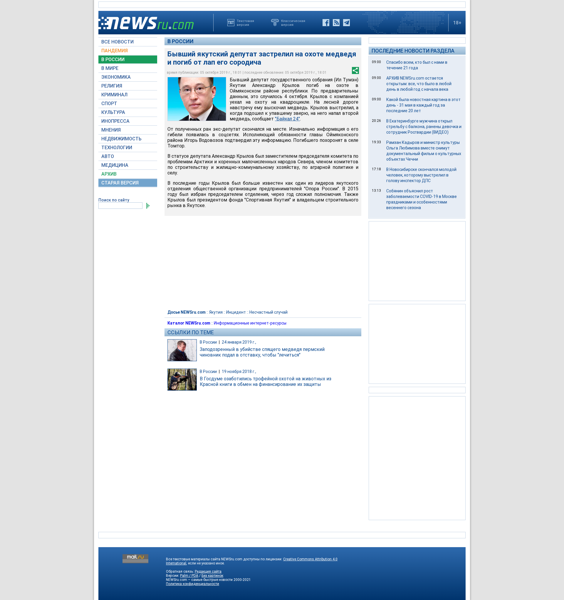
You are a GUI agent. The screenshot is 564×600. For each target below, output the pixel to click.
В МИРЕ (109, 68)
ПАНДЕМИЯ (114, 50)
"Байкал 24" (287, 119)
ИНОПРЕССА (115, 121)
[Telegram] (346, 22)
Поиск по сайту (113, 200)
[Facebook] (326, 22)
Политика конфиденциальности (192, 584)
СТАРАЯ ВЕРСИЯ (120, 183)
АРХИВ (109, 174)
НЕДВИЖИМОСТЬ (121, 139)
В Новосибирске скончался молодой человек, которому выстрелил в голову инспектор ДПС (421, 175)
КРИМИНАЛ (114, 95)
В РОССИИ (113, 59)
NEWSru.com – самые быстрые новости (199, 580)
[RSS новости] (336, 22)
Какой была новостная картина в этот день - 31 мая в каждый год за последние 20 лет (423, 105)
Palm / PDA (189, 576)
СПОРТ (109, 103)
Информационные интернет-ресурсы (250, 323)
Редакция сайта (208, 571)
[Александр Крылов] (196, 99)
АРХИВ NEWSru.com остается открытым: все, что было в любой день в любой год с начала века (418, 84)
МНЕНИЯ (111, 130)
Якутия (216, 312)
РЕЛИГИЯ (111, 86)
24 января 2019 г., (239, 342)
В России (180, 41)
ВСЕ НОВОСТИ (117, 42)
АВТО (107, 156)
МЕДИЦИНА (114, 165)
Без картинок (212, 576)
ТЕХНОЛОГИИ (116, 147)
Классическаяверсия (293, 22)
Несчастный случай (268, 312)
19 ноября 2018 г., (239, 371)
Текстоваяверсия (245, 22)
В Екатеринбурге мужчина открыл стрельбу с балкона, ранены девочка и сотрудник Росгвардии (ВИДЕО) (423, 127)
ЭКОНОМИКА (116, 77)
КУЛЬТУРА (113, 112)
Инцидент (236, 312)
